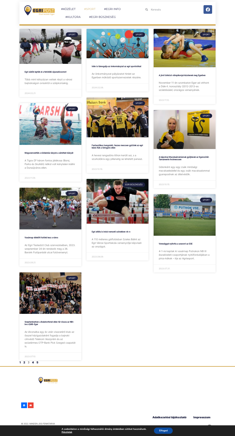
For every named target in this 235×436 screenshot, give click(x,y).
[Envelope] (31, 405)
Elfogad (163, 430)
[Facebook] (208, 9)
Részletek (67, 432)
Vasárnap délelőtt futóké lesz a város (41, 237)
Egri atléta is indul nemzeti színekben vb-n (111, 232)
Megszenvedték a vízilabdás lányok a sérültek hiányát (49, 153)
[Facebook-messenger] (24, 405)
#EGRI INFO (112, 9)
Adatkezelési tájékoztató (169, 417)
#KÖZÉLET (68, 9)
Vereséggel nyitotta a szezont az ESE (176, 244)
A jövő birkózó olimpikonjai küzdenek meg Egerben (182, 75)
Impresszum (201, 417)
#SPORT (89, 9)
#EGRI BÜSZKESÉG (102, 17)
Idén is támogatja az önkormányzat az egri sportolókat (116, 66)
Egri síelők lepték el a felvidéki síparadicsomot (45, 72)
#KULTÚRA (73, 17)
